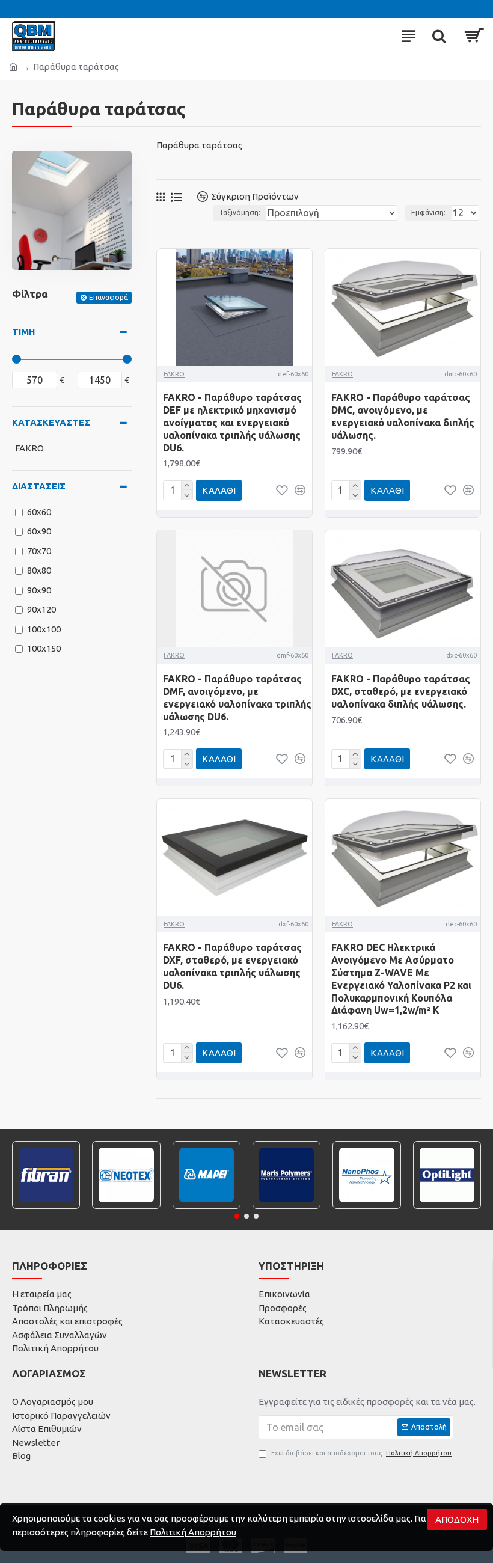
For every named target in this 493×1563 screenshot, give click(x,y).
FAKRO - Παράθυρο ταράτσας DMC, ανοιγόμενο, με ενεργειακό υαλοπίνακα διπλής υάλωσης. (402, 416)
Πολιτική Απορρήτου (193, 1532)
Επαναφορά (108, 297)
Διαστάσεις (39, 486)
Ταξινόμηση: (239, 212)
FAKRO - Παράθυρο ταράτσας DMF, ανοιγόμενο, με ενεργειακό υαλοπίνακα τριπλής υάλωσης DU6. (237, 697)
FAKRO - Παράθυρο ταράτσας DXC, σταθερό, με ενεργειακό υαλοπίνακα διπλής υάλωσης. (400, 691)
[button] (236, 1216)
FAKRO (174, 374)
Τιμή (23, 331)
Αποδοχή (457, 1519)
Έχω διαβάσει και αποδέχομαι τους (361, 1453)
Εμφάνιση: (428, 212)
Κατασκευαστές (51, 422)
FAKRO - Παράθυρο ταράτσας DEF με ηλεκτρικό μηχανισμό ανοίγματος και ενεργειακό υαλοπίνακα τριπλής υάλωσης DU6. (232, 422)
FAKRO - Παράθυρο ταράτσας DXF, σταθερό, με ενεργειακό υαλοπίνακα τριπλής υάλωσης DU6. (232, 966)
